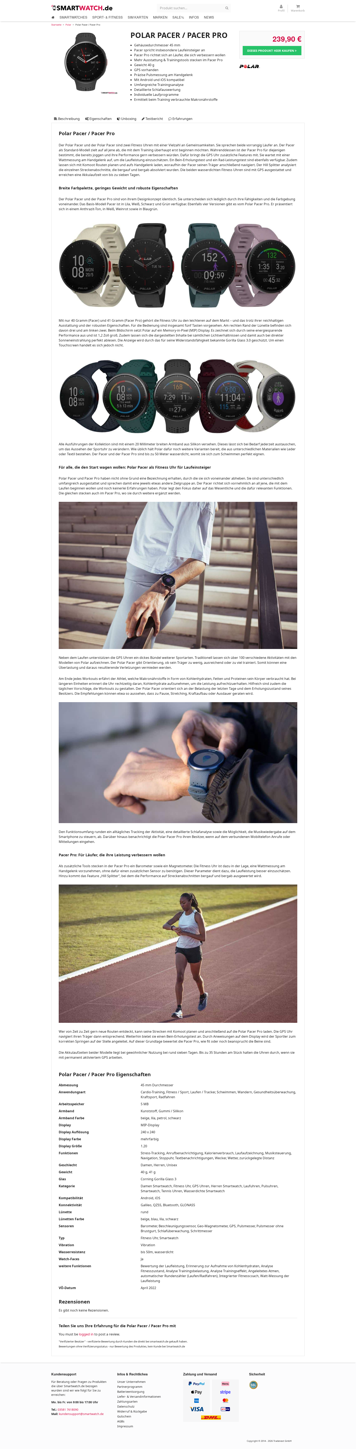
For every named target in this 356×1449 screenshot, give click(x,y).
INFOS (194, 17)
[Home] (53, 17)
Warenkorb (298, 10)
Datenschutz (126, 1406)
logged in (86, 1334)
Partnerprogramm (129, 1387)
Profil (281, 10)
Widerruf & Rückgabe (132, 1411)
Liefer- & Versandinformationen (139, 1397)
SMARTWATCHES (73, 17)
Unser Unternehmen (131, 1382)
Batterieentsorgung (130, 1392)
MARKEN (160, 17)
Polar (68, 24)
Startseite (56, 24)
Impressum (125, 1426)
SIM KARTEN (138, 17)
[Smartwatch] (82, 7)
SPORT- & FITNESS (107, 17)
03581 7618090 (68, 1409)
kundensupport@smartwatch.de (81, 1414)
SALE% (178, 17)
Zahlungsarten (127, 1401)
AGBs (120, 1421)
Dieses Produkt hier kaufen (271, 50)
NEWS (209, 17)
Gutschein (124, 1416)
